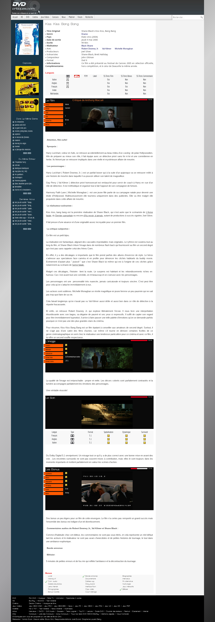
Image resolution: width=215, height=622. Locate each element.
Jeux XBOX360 (60, 606)
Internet (145, 611)
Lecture (90, 611)
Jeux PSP (126, 606)
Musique (41, 598)
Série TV (50, 598)
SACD (41, 611)
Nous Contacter (122, 614)
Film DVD (32, 598)
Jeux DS (117, 606)
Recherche (89, 17)
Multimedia (68, 609)
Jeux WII (108, 606)
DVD (27, 17)
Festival (127, 611)
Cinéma (35, 17)
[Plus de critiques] (27, 152)
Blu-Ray (32, 601)
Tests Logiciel (71, 611)
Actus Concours (62, 614)
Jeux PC (78, 606)
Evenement (136, 611)
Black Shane (87, 46)
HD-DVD (40, 601)
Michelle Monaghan (124, 48)
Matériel (72, 17)
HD (22, 17)
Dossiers (60, 611)
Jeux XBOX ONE (35, 606)
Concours (55, 17)
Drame (84, 34)
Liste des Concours (46, 614)
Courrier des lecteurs (114, 611)
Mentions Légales (107, 614)
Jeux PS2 (98, 606)
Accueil (15, 17)
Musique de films (49, 603)
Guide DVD (99, 611)
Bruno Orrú (49, 619)
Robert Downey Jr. (90, 48)
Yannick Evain (27, 619)
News (64, 17)
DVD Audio (50, 611)
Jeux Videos (45, 17)
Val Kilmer (106, 48)
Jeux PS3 (47, 606)
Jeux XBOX (88, 606)
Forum (80, 17)
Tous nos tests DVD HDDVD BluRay (85, 614)
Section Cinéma (35, 603)
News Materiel (56, 609)
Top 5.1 (82, 611)
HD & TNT (33, 609)
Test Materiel (51, 601)
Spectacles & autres (73, 598)
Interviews (32, 611)
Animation (60, 598)
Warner (67, 104)
